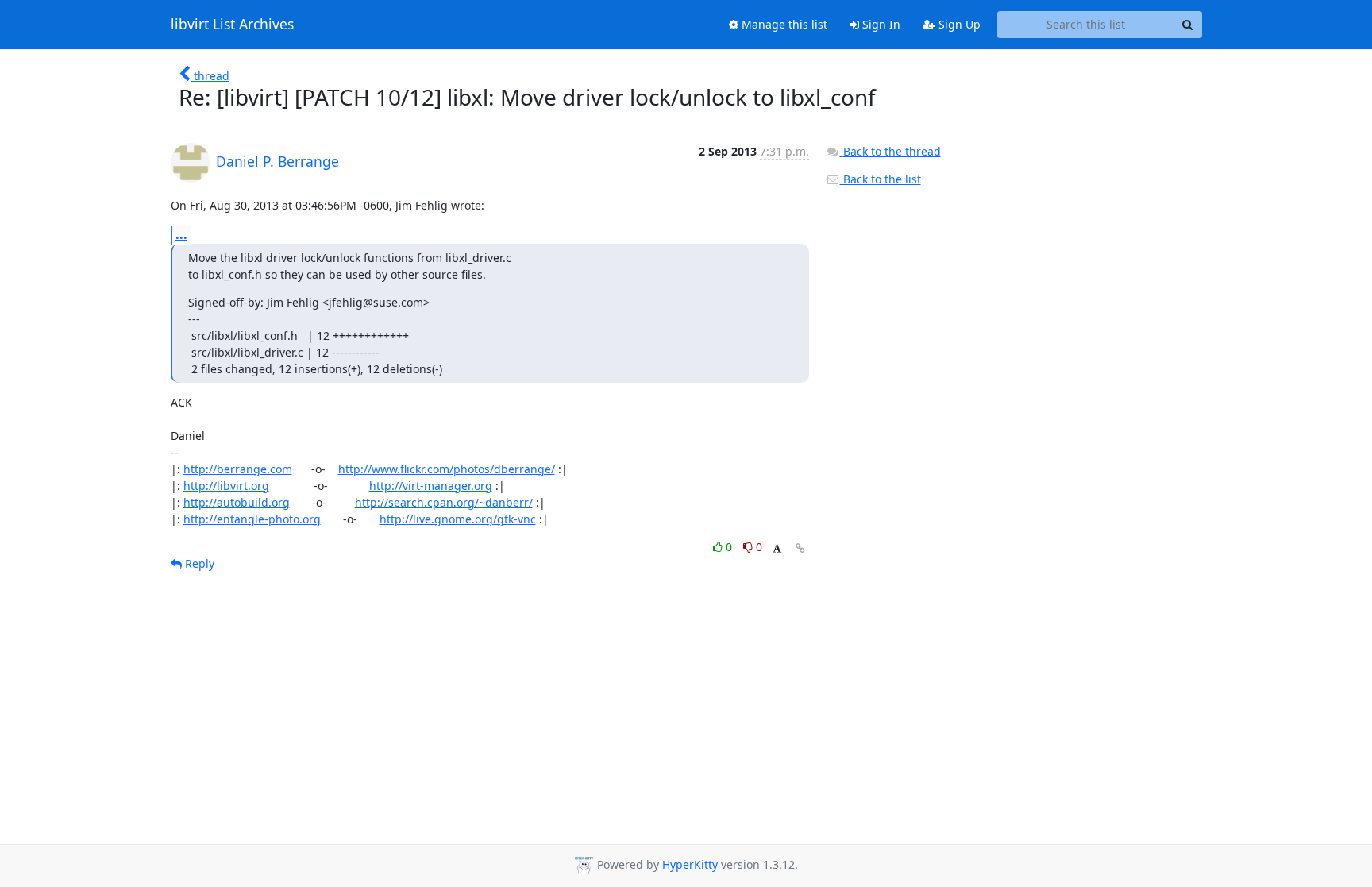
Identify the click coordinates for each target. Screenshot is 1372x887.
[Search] (1188, 24)
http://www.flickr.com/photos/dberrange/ (446, 468)
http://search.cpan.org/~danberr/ (444, 502)
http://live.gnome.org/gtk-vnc (458, 518)
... (181, 234)
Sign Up (958, 24)
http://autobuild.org (236, 502)
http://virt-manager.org (430, 485)
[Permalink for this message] (800, 548)
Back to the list (880, 179)
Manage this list (782, 24)
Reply (198, 563)
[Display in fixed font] (777, 549)
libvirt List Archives (232, 24)
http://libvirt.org (226, 485)
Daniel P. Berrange (277, 161)
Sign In (879, 24)
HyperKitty (690, 864)
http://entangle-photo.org (252, 518)
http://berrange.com (237, 468)
